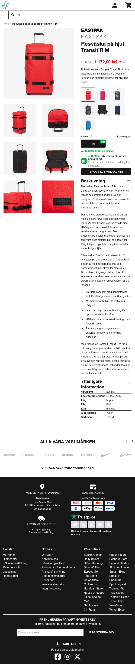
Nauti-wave (91, 605)
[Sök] (13, 15)
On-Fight (89, 609)
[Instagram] (67, 657)
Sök (18, 15)
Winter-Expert (117, 609)
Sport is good (117, 584)
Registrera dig (101, 632)
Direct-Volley (92, 567)
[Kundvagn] (128, 5)
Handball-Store (93, 588)
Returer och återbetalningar (59, 567)
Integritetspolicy (51, 588)
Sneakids (115, 580)
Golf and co (91, 584)
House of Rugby (94, 593)
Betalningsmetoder (53, 576)
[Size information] (92, 136)
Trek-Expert (116, 593)
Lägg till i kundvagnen (106, 171)
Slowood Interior (119, 567)
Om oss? (47, 555)
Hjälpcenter (10, 559)
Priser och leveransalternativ (53, 582)
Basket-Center (93, 555)
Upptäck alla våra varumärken (67, 468)
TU (98, 142)
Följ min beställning (15, 563)
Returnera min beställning (12, 569)
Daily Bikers (91, 559)
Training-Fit (116, 588)
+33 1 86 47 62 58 (42, 509)
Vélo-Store (116, 605)
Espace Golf (91, 571)
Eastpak (94, 36)
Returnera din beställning (41, 532)
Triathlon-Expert (119, 597)
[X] (77, 657)
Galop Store (91, 580)
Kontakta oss (42, 498)
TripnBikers (116, 601)
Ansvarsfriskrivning (53, 571)
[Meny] (4, 15)
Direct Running (93, 563)
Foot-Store (90, 576)
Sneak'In (114, 576)
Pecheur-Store (118, 559)
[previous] (126, 442)
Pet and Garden (119, 563)
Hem (6, 23)
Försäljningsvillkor (53, 563)
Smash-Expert (118, 571)
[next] (132, 442)
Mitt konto (9, 555)
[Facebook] (57, 657)
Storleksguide (123, 136)
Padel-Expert (117, 555)
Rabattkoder (10, 576)
